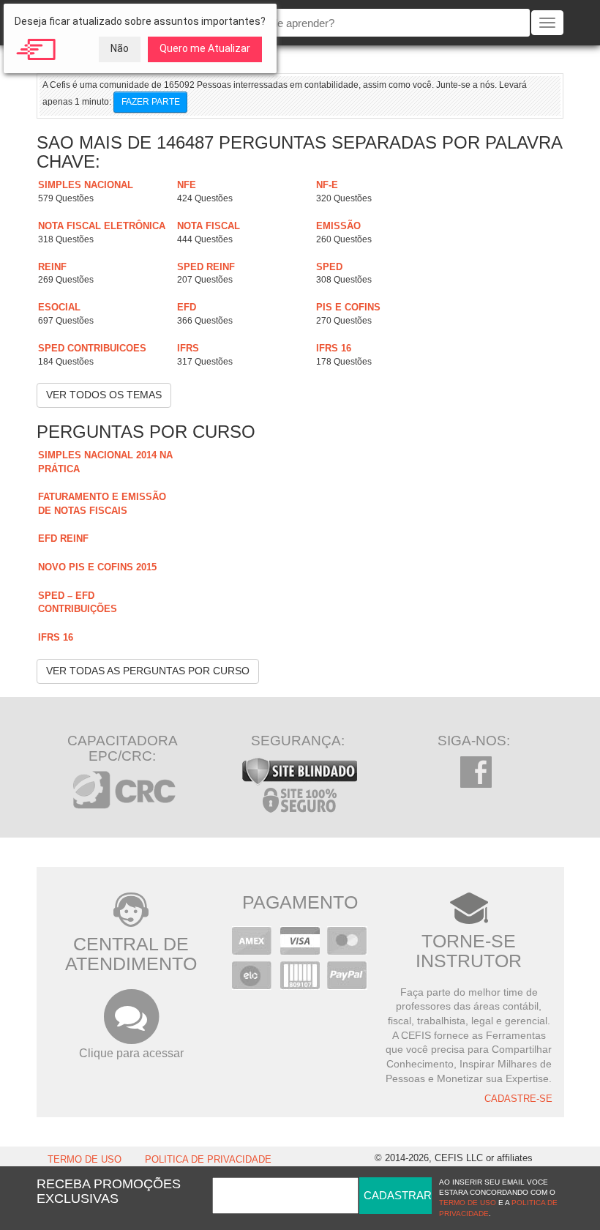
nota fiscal (208, 225)
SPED (329, 266)
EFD (186, 307)
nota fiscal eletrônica (101, 225)
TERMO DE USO (84, 1160)
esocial (59, 307)
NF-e (327, 184)
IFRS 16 (333, 348)
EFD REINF (63, 538)
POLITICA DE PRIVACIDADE (208, 1160)
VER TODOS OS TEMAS (104, 394)
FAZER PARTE (150, 102)
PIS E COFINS (348, 307)
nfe (186, 184)
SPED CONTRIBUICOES (92, 348)
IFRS (188, 348)
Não (119, 48)
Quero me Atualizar (205, 48)
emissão (338, 225)
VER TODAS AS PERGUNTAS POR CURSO (148, 670)
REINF (52, 266)
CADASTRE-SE (518, 1099)
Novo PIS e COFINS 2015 (97, 567)
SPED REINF (206, 266)
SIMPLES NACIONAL (85, 184)
